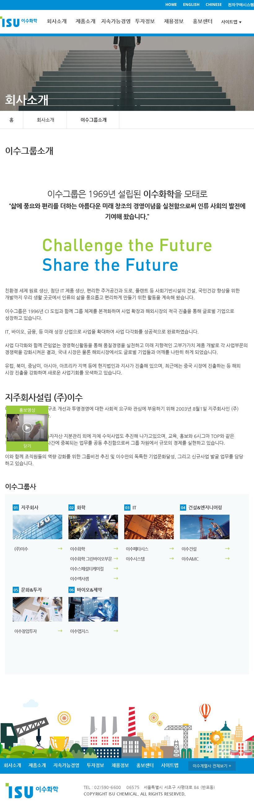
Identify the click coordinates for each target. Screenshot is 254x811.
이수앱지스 (79, 631)
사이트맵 (229, 21)
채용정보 (174, 21)
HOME (171, 4)
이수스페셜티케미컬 (86, 568)
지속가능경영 (115, 21)
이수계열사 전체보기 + (212, 765)
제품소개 (85, 21)
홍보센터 (202, 21)
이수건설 (189, 548)
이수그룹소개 (94, 119)
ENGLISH (191, 4)
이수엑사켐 (79, 578)
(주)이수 (21, 548)
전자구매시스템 (241, 4)
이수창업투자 (25, 631)
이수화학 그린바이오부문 (91, 558)
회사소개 (57, 21)
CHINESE (214, 4)
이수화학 (77, 548)
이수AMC (190, 558)
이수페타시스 (137, 548)
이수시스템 (135, 558)
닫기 (27, 446)
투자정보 (145, 21)
